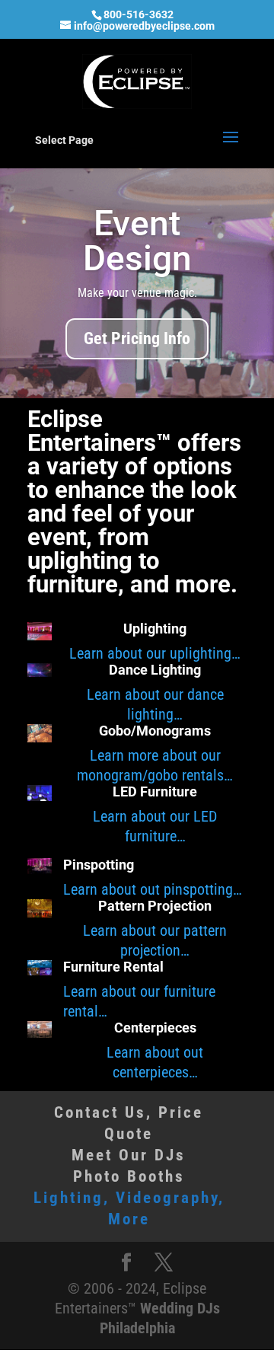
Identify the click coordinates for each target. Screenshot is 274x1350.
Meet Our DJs (129, 1155)
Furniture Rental (113, 967)
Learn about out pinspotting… (152, 889)
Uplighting (154, 629)
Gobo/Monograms (155, 731)
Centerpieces (155, 1028)
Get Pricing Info (137, 338)
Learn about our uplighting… (155, 653)
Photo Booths (129, 1176)
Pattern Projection (155, 906)
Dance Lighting (155, 670)
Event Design (137, 241)
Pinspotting (98, 865)
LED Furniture (155, 791)
